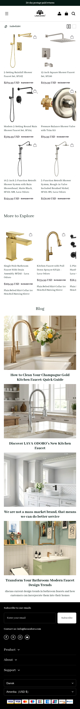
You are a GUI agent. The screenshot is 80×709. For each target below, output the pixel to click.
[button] (6, 13)
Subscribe (66, 618)
